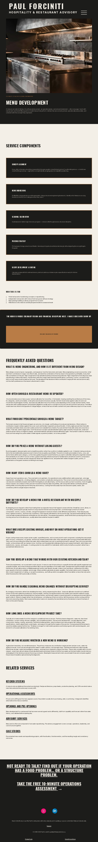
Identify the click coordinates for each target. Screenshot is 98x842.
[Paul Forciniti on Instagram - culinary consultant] (43, 810)
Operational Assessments (20, 693)
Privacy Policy (28, 839)
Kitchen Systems (15, 681)
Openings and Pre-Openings (21, 706)
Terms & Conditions (70, 839)
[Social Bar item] (54, 810)
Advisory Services (16, 718)
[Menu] (84, 13)
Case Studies (13, 731)
